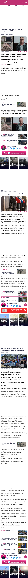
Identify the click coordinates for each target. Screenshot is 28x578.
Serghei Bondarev (11, 303)
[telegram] (24, 52)
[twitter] (22, 52)
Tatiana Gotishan (11, 146)
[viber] (26, 52)
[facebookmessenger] (18, 52)
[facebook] (20, 52)
